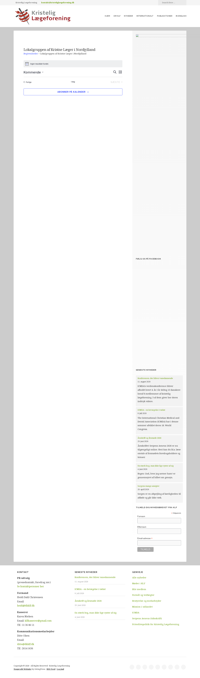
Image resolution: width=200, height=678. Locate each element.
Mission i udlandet (142, 606)
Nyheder (128, 16)
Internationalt (145, 16)
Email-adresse (144, 538)
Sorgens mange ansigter (148, 486)
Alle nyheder (139, 577)
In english (181, 16)
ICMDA (135, 612)
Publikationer (164, 16)
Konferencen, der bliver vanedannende (155, 378)
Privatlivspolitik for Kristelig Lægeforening (155, 624)
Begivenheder (31, 53)
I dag (73, 81)
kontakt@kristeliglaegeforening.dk (57, 2)
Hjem (107, 16)
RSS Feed (51, 669)
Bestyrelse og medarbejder (146, 600)
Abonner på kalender (71, 91)
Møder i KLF (138, 583)
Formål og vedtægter (143, 595)
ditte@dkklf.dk (25, 644)
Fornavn (141, 516)
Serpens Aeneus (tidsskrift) (147, 618)
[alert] (73, 63)
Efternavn (141, 527)
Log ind (60, 669)
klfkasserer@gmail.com (38, 620)
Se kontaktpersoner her (30, 586)
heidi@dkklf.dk (26, 605)
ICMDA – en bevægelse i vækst (152, 410)
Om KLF (116, 16)
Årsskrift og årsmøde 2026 (149, 438)
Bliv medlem (139, 589)
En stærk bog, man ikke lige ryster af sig (156, 465)
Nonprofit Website (22, 669)
